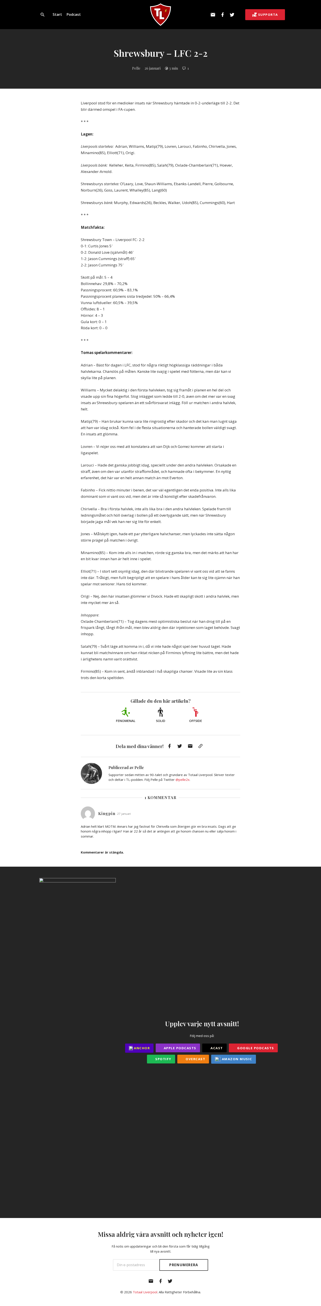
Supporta (268, 14)
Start (57, 14)
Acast (216, 1048)
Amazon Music (236, 1059)
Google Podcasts (255, 1048)
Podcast (73, 14)
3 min (173, 68)
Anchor (141, 1048)
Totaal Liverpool (145, 1292)
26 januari (152, 68)
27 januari (124, 814)
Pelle (136, 68)
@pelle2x (183, 779)
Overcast (195, 1059)
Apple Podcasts (179, 1048)
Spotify (162, 1059)
